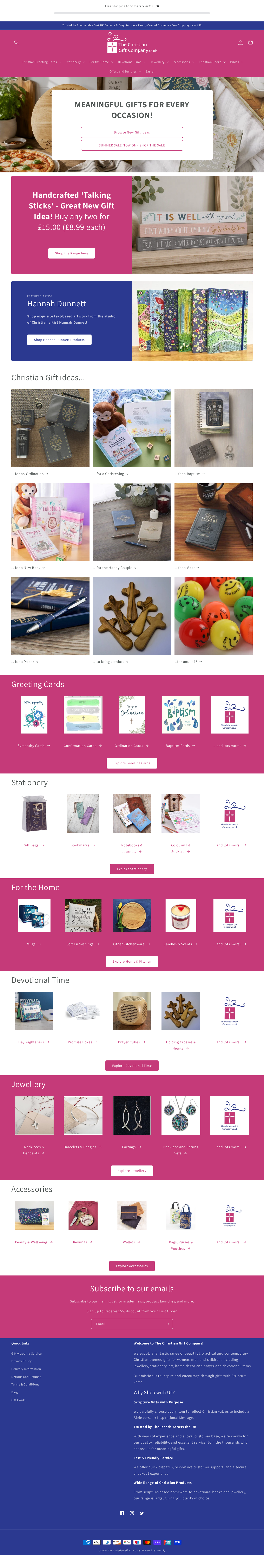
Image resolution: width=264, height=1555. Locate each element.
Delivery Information (26, 1369)
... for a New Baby (25, 567)
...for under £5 (186, 661)
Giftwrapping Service (26, 1353)
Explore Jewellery (132, 1170)
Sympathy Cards (31, 745)
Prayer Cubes (129, 1042)
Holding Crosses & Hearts (181, 1045)
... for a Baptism (187, 473)
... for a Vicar (184, 567)
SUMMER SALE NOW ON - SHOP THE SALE (132, 145)
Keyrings (80, 1242)
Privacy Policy (21, 1361)
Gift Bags (31, 845)
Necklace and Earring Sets (180, 1149)
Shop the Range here (71, 253)
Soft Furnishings (80, 944)
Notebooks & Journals (132, 848)
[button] (16, 43)
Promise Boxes (80, 1042)
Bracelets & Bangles (80, 1146)
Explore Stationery (132, 869)
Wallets (129, 1242)
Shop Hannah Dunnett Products (59, 339)
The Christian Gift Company (124, 1550)
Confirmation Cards (80, 745)
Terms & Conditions (25, 1384)
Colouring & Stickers (181, 848)
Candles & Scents (178, 944)
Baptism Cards (178, 745)
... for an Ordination (27, 473)
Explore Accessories (132, 1266)
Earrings (129, 1146)
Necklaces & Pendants (33, 1149)
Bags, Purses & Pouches (181, 1245)
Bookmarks (80, 845)
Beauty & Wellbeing (31, 1242)
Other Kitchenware (128, 944)
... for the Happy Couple (112, 567)
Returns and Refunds (26, 1377)
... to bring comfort (108, 661)
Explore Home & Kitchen (132, 961)
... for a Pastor (22, 661)
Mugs (31, 944)
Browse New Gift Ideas (132, 132)
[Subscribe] (168, 1324)
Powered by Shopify (153, 1550)
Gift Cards (18, 1400)
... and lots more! (227, 745)
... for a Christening (108, 473)
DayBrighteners (31, 1042)
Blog (14, 1392)
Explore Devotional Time (132, 1065)
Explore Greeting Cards (131, 763)
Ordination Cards (129, 745)
